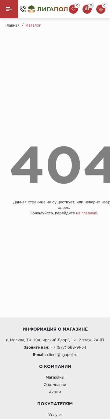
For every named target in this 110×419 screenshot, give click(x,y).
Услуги (55, 415)
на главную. (87, 213)
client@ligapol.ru (62, 355)
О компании (55, 385)
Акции (55, 392)
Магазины (55, 377)
